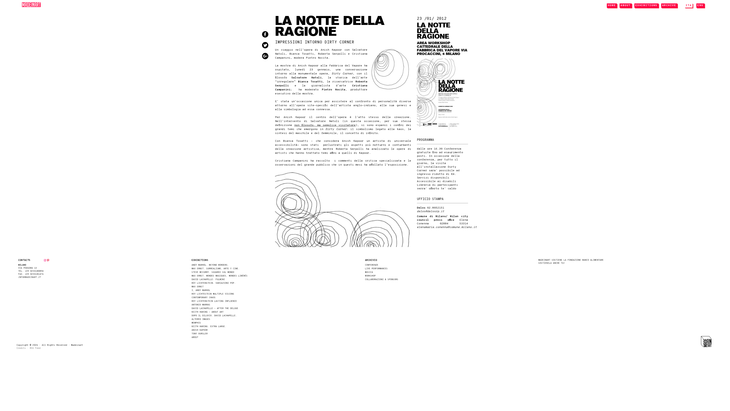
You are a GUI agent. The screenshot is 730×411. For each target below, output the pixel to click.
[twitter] (268, 45)
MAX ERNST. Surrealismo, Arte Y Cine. (216, 269)
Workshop (370, 276)
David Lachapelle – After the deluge (215, 308)
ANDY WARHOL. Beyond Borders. (210, 265)
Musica (369, 272)
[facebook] (268, 34)
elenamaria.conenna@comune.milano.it (447, 227)
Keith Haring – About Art (208, 312)
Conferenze (371, 265)
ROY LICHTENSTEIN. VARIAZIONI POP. (214, 283)
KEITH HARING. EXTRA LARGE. (209, 326)
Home (612, 5)
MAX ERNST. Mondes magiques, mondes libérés (220, 276)
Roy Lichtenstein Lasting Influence (214, 301)
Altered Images (201, 319)
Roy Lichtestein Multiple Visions (213, 294)
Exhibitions (646, 5)
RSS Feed (35, 348)
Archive (669, 5)
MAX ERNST (198, 287)
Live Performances (376, 269)
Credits (21, 348)
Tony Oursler (200, 334)
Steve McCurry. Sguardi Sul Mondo (213, 272)
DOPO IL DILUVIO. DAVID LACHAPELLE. (214, 316)
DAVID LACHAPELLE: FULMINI (208, 279)
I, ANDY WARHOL (201, 290)
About (625, 5)
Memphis (196, 323)
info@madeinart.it (29, 277)
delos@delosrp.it (430, 211)
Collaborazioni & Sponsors (381, 279)
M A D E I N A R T (31, 4)
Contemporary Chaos (204, 297)
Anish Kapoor (200, 330)
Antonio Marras (201, 305)
